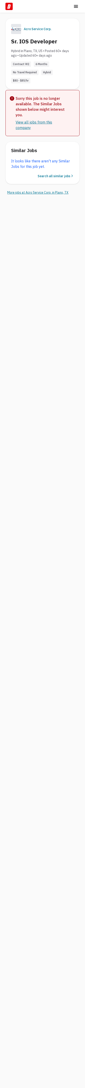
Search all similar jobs (54, 176)
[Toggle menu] (76, 6)
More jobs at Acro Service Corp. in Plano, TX (37, 192)
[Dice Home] (9, 6)
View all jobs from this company (34, 125)
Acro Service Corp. (37, 29)
